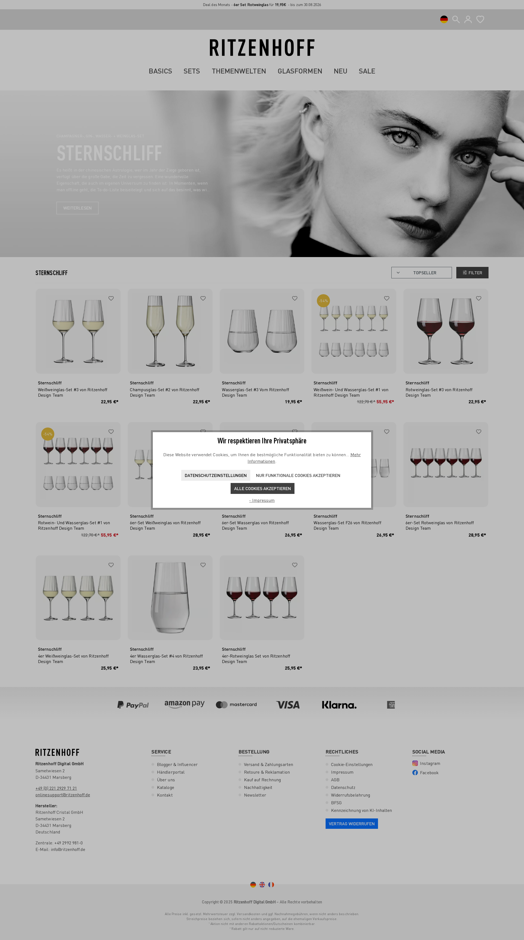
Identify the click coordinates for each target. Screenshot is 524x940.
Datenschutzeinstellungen (216, 475)
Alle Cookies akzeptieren (262, 488)
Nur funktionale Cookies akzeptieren (298, 475)
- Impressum (262, 500)
